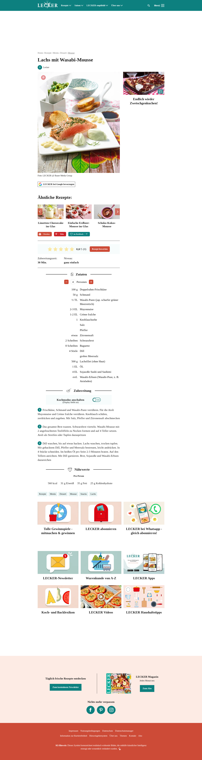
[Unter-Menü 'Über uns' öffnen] (122, 5)
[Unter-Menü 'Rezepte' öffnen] (70, 5)
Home (40, 53)
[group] (79, 216)
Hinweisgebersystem (98, 736)
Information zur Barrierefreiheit (73, 736)
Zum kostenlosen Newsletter (65, 687)
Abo (140, 736)
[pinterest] (101, 710)
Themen (123, 736)
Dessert (63, 53)
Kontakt (132, 736)
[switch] (96, 400)
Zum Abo (147, 688)
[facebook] (90, 710)
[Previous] (40, 211)
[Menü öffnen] (162, 5)
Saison (77, 5)
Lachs (93, 494)
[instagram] (111, 710)
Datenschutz (107, 731)
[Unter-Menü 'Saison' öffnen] (82, 5)
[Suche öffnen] (148, 5)
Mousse (71, 53)
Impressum (73, 731)
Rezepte (64, 5)
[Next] (117, 211)
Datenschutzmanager (124, 731)
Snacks (84, 494)
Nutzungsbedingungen (90, 731)
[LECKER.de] (48, 5)
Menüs (56, 53)
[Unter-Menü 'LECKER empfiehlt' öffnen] (107, 5)
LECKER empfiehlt (96, 5)
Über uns (115, 5)
